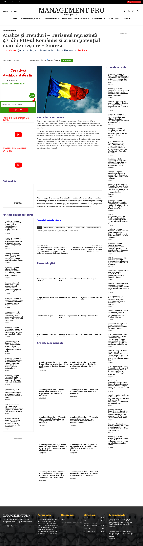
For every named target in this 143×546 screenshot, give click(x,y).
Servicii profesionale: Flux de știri (47, 279)
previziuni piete (62, 231)
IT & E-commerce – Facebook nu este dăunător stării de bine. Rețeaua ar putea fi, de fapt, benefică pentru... (14, 408)
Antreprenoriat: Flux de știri (46, 335)
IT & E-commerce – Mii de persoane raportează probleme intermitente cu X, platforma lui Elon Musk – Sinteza (118, 261)
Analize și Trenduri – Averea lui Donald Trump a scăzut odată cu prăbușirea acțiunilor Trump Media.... (53, 365)
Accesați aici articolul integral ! (49, 220)
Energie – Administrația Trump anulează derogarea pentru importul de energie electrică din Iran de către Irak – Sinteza (118, 427)
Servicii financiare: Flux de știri (69, 279)
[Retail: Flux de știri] (91, 271)
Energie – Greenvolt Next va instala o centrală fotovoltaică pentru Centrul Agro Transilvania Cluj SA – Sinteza (118, 287)
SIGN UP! (18, 110)
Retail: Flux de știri (88, 279)
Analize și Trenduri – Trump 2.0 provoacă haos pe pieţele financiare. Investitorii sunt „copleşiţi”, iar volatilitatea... (52, 475)
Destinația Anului (79, 227)
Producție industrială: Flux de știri (47, 298)
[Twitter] (132, 11)
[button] (137, 11)
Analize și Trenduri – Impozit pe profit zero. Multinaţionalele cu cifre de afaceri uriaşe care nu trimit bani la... (13, 331)
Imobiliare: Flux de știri (68, 297)
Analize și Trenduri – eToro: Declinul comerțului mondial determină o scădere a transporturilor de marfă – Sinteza (13, 271)
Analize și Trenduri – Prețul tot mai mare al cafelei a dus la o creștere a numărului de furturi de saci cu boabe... (118, 132)
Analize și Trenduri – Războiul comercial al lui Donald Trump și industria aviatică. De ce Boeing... (84, 447)
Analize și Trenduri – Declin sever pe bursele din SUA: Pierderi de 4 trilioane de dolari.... (51, 392)
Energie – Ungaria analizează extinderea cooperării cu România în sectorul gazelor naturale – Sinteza (118, 175)
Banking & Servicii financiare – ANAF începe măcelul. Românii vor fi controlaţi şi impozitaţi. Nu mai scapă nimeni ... (13, 287)
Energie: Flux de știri (89, 316)
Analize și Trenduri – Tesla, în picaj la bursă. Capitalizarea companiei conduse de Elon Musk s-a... (52, 420)
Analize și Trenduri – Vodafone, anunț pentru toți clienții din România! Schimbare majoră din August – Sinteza (14, 302)
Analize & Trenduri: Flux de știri (68, 335)
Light (44, 60)
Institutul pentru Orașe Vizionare (47, 231)
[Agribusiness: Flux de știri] (91, 327)
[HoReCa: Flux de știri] (47, 308)
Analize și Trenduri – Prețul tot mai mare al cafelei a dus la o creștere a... (84, 392)
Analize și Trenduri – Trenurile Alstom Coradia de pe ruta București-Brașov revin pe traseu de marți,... (84, 420)
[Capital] (18, 193)
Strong (57, 60)
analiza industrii (59, 227)
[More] (75, 237)
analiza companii (48, 227)
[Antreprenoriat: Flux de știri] (47, 327)
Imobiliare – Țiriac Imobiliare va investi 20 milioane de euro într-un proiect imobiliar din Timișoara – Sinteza (117, 162)
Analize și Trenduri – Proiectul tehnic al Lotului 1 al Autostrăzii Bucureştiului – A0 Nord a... (84, 474)
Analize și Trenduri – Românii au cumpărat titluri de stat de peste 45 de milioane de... (83, 364)
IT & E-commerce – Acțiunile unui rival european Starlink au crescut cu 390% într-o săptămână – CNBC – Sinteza (116, 300)
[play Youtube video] (18, 134)
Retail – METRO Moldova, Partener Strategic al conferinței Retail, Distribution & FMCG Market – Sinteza (118, 314)
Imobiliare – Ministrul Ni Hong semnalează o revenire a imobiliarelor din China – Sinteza (117, 326)
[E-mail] (95, 60)
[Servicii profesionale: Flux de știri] (47, 271)
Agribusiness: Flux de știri (91, 334)
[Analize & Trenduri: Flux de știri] (69, 327)
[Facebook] (124, 11)
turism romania (73, 231)
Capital (9, 60)
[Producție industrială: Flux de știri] (47, 290)
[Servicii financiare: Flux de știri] (69, 271)
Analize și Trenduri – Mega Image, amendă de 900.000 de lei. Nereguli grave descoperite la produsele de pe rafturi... (13, 226)
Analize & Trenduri (9, 30)
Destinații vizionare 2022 (93, 227)
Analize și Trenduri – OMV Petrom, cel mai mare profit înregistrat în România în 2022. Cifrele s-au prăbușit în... (13, 242)
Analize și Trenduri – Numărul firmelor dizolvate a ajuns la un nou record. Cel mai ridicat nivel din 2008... (13, 379)
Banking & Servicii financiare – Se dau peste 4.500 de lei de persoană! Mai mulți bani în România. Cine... (14, 257)
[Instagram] (128, 11)
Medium (50, 60)
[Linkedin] (69, 237)
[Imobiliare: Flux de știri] (69, 290)
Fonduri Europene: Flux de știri (69, 316)
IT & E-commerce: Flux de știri (91, 298)
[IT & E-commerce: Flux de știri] (91, 290)
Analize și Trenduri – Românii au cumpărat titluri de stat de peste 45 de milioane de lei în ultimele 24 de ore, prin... (118, 92)
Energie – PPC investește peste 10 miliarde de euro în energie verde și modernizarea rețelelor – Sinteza (118, 105)
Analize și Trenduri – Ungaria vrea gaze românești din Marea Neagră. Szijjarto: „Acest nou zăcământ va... (53, 447)
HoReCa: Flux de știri (45, 316)
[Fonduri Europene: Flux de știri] (69, 308)
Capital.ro (69, 227)
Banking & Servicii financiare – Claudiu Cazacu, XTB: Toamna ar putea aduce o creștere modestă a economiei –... (13, 423)
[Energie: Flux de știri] (91, 308)
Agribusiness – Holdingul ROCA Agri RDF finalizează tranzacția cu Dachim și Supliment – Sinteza (86, 249)
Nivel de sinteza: (35, 60)
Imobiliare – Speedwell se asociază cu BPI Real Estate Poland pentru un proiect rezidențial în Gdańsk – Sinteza (118, 274)
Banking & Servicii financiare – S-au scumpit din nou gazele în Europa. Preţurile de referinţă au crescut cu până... (13, 393)
